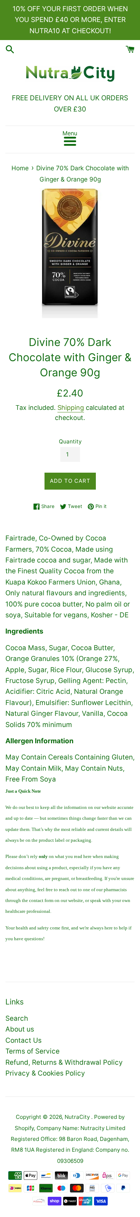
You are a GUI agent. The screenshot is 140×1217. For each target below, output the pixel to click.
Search (16, 1018)
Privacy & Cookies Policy (45, 1073)
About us (19, 1029)
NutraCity (78, 1116)
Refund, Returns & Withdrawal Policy (64, 1062)
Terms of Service (32, 1051)
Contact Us (23, 1040)
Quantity (70, 441)
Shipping (70, 407)
